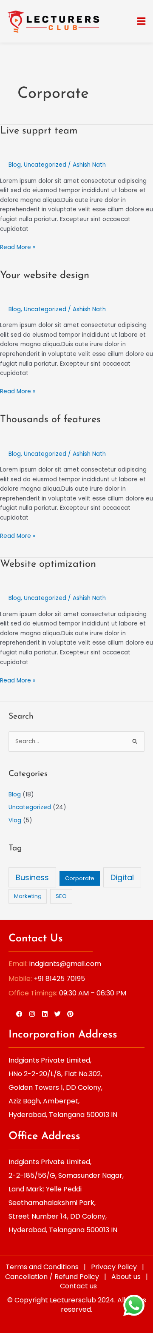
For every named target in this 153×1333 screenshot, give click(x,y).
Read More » (17, 247)
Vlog (14, 820)
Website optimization (48, 564)
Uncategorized (45, 165)
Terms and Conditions (42, 1267)
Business (32, 877)
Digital (122, 877)
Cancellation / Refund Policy (52, 1277)
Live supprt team (39, 131)
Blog (14, 165)
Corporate (79, 878)
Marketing (28, 896)
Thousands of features (50, 420)
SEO (61, 896)
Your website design (44, 275)
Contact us (78, 1286)
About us (126, 1277)
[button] (141, 21)
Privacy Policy (114, 1267)
